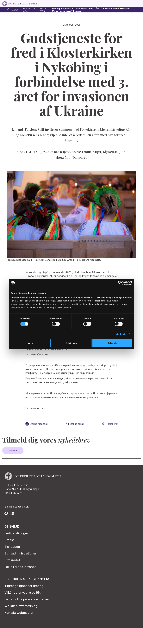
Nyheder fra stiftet (29, 10)
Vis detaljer (121, 334)
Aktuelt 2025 (43, 10)
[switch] (56, 324)
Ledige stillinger (16, 533)
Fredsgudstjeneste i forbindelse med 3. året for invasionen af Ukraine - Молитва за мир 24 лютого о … (91, 10)
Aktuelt (15, 10)
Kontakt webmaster (19, 612)
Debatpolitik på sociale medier (26, 599)
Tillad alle (112, 343)
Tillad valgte (71, 343)
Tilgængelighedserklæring (24, 585)
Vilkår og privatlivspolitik (22, 592)
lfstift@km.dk (21, 506)
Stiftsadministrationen (20, 553)
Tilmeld (13, 450)
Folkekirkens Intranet (20, 566)
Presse (9, 540)
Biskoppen (12, 546)
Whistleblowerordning (20, 606)
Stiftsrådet (12, 560)
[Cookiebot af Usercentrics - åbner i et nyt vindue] (120, 283)
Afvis (30, 343)
